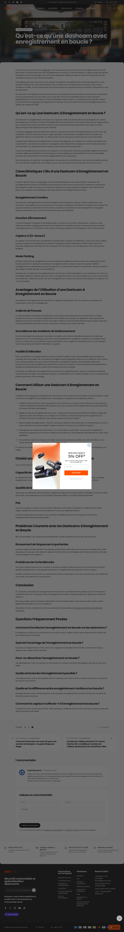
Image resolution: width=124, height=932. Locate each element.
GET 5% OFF (76, 473)
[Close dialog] (89, 445)
